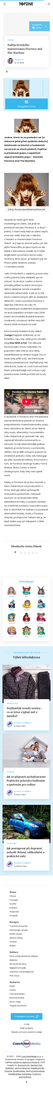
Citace (12, 896)
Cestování (12, 843)
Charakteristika (17, 994)
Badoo (12, 945)
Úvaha (12, 990)
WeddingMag (14, 1074)
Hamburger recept (18, 930)
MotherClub (36, 1065)
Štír (41, 610)
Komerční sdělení (22, 722)
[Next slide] (45, 88)
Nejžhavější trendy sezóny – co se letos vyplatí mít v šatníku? (25, 712)
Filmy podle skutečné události (23, 956)
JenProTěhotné (22, 1068)
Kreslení (13, 907)
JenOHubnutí (24, 1077)
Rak (26, 636)
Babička (13, 960)
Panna (12, 596)
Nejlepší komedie (17, 967)
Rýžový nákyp (16, 937)
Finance (10, 771)
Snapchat (14, 911)
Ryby (12, 610)
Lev (11, 636)
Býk (26, 596)
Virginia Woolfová (17, 1005)
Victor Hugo (15, 1001)
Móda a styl (12, 703)
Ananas (13, 941)
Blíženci (41, 636)
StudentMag (19, 1071)
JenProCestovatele (35, 1071)
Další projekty (26, 1028)
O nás (26, 1024)
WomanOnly (24, 1065)
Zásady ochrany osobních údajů (26, 1032)
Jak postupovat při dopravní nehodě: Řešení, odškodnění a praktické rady (25, 852)
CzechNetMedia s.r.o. (31, 1056)
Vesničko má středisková (21, 971)
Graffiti (12, 903)
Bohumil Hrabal (16, 997)
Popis (12, 986)
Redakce (19, 59)
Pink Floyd (14, 975)
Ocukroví (36, 1074)
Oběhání (9, 1068)
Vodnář (12, 623)
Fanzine (8, 1071)
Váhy (26, 623)
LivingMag (26, 1074)
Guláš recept (15, 934)
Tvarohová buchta (18, 926)
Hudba (10, 40)
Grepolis (13, 915)
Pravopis (13, 900)
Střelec (27, 610)
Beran (41, 623)
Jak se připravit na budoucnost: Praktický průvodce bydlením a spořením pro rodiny (26, 780)
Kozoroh (41, 596)
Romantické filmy (17, 964)
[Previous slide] (8, 88)
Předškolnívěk (37, 1068)
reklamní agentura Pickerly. (26, 1062)
